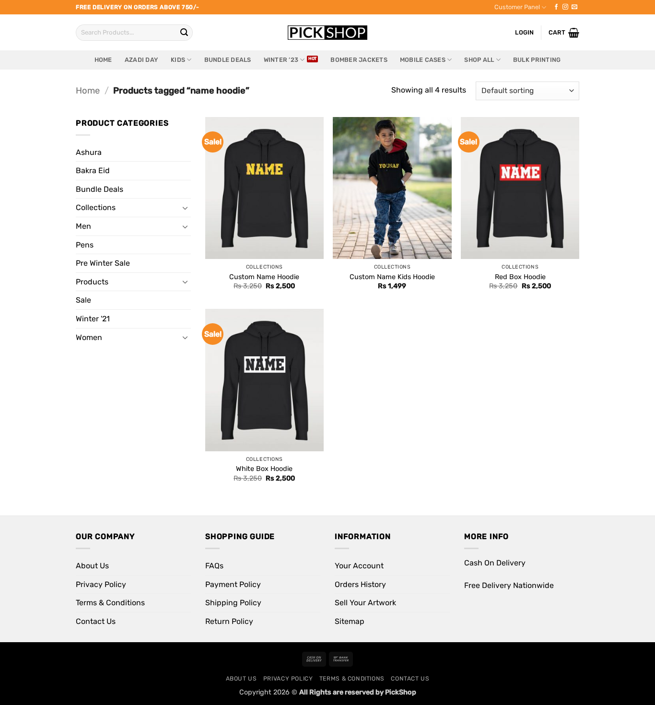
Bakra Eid (93, 170)
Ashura (89, 152)
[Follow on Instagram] (565, 7)
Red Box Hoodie (520, 277)
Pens (85, 244)
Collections (96, 207)
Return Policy (229, 621)
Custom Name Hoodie (264, 277)
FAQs (214, 565)
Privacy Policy (101, 584)
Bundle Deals (227, 59)
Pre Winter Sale (103, 263)
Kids (178, 59)
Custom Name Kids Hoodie (392, 277)
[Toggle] (185, 207)
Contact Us (96, 621)
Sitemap (349, 621)
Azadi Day (141, 59)
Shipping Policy (233, 602)
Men (83, 226)
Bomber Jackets (358, 59)
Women (89, 337)
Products (92, 281)
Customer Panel (517, 7)
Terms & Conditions (110, 602)
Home (103, 59)
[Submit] (184, 32)
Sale (83, 300)
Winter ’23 (281, 59)
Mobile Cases (422, 59)
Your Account (359, 565)
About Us (92, 565)
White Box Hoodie (264, 469)
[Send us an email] (574, 7)
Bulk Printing (537, 59)
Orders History (360, 584)
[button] (564, 32)
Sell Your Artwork (365, 602)
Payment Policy (233, 584)
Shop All (479, 59)
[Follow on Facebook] (556, 7)
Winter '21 (93, 318)
